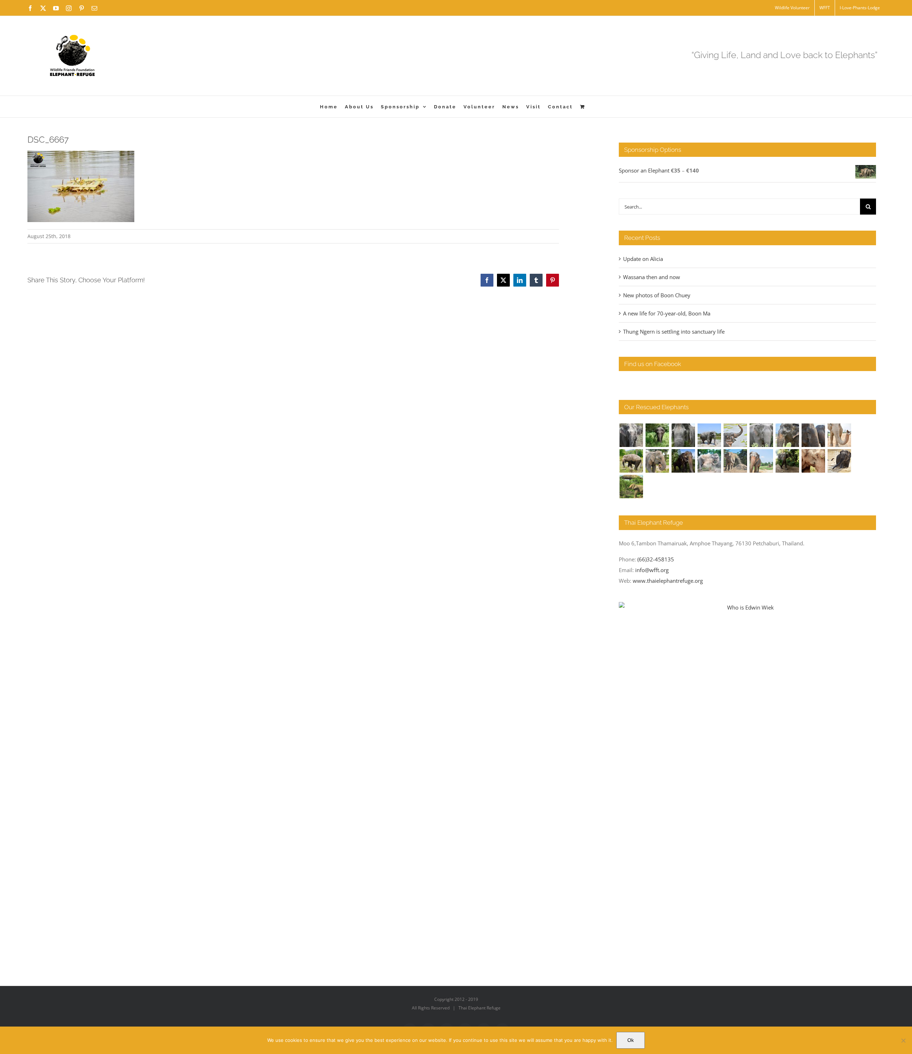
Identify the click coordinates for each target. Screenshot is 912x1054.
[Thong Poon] (839, 435)
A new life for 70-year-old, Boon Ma (666, 313)
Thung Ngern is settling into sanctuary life (674, 331)
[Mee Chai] (787, 435)
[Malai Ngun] (683, 461)
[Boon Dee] (631, 461)
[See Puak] (813, 461)
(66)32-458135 (655, 559)
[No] (903, 1040)
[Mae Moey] (631, 435)
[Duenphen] (787, 461)
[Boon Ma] (683, 435)
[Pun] (761, 461)
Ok (630, 1040)
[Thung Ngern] (657, 435)
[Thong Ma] (813, 435)
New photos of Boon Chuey (656, 295)
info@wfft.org (652, 570)
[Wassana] (709, 461)
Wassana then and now (651, 277)
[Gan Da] (761, 435)
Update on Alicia (643, 258)
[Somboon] (631, 486)
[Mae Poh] (709, 435)
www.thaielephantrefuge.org (668, 580)
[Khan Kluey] (839, 461)
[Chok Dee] (735, 461)
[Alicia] (735, 435)
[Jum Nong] (657, 461)
